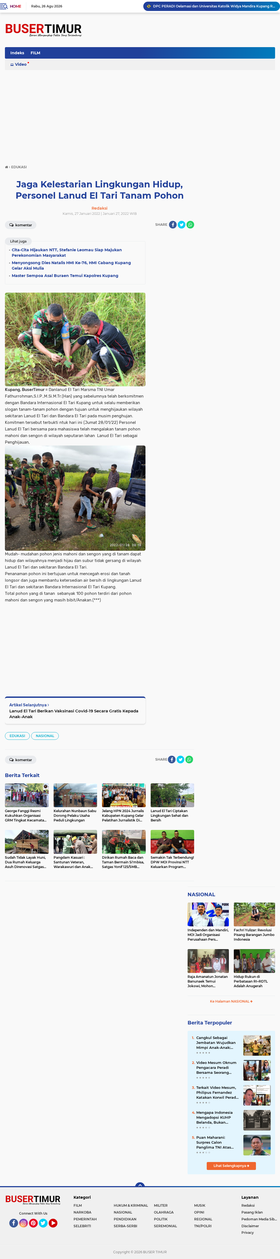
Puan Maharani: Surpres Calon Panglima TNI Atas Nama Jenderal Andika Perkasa (217, 1142)
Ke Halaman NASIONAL (230, 1001)
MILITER (161, 1205)
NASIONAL (45, 736)
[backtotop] (140, 1187)
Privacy (247, 1233)
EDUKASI (17, 736)
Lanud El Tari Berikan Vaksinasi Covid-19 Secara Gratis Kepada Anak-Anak (73, 713)
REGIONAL (203, 1219)
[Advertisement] (140, 111)
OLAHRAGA (164, 1212)
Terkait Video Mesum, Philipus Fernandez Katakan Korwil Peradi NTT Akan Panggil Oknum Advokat (216, 1092)
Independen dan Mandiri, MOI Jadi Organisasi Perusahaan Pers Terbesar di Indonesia (208, 935)
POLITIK (161, 1219)
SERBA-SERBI (125, 1226)
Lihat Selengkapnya (230, 1166)
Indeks (17, 52)
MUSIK (199, 1205)
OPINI (199, 1212)
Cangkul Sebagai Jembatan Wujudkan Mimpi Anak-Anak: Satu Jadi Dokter (216, 1042)
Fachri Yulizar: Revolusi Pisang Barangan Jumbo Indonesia (254, 934)
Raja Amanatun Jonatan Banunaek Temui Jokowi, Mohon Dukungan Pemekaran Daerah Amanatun (208, 981)
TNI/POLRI (203, 1226)
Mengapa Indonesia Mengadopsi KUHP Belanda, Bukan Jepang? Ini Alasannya (217, 1117)
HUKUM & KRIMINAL (131, 1205)
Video (21, 64)
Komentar (23, 225)
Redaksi (248, 1205)
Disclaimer (250, 1226)
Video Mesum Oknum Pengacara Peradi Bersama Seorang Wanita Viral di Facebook (216, 1067)
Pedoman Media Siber (259, 1219)
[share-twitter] (181, 225)
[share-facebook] (173, 225)
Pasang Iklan (252, 1212)
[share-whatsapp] (190, 225)
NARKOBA (82, 1212)
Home (15, 6)
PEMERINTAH (85, 1219)
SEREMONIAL (165, 1226)
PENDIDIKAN (125, 1219)
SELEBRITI (82, 1226)
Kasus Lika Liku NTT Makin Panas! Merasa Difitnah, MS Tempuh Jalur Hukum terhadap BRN (214, 6)
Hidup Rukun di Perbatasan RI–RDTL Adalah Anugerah (251, 981)
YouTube (57, 1229)
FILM (35, 52)
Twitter (45, 1229)
